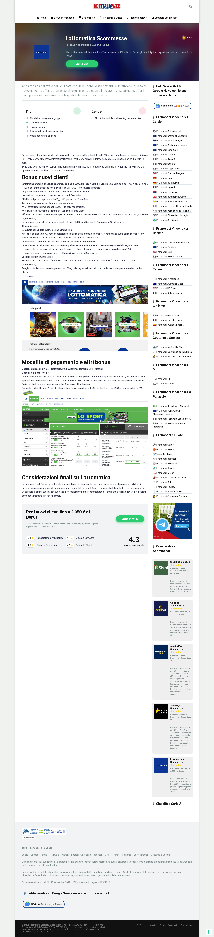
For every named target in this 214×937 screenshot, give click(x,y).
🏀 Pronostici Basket (164, 449)
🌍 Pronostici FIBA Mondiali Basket (171, 242)
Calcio (25, 854)
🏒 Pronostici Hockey (164, 487)
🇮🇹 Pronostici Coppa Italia (166, 168)
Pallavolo (54, 854)
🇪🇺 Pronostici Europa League (168, 140)
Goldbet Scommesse (177, 604)
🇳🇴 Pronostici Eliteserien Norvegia (170, 215)
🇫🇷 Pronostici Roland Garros (167, 293)
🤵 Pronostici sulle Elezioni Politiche (172, 356)
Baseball (97, 854)
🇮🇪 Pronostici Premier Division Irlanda (172, 206)
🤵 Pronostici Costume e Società (170, 496)
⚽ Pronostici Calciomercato (167, 131)
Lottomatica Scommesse (177, 761)
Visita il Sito (82, 63)
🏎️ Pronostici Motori (163, 473)
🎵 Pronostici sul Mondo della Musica (172, 352)
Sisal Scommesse (180, 562)
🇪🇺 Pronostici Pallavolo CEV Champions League (167, 412)
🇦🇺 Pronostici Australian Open (168, 283)
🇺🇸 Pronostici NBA (162, 252)
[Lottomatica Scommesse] (161, 771)
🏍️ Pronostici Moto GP (164, 383)
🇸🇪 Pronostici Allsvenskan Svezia (170, 201)
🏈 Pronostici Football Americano (170, 477)
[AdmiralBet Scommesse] (161, 658)
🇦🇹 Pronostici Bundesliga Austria (169, 196)
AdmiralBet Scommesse (177, 648)
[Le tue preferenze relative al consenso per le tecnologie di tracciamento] (209, 932)
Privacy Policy (28, 838)
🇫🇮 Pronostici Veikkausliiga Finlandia (172, 210)
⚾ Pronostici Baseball (164, 458)
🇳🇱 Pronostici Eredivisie (165, 192)
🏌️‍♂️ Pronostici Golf (162, 482)
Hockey (116, 854)
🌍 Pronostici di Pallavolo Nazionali (171, 406)
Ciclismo (126, 854)
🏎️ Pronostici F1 (161, 379)
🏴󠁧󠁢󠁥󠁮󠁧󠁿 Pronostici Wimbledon (166, 279)
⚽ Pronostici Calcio (163, 444)
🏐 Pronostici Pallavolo (165, 463)
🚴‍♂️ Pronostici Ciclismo (164, 468)
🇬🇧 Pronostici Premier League (168, 173)
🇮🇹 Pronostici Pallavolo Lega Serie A (172, 418)
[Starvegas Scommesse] (161, 717)
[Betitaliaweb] (107, 6)
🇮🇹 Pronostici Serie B (164, 159)
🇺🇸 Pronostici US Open (164, 288)
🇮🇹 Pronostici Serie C (164, 164)
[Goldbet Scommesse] (161, 615)
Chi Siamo (141, 925)
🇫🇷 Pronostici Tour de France (167, 320)
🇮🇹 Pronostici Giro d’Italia (166, 315)
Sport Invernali (141, 854)
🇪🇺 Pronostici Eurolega (164, 247)
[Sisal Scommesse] (161, 574)
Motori (65, 854)
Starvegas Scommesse (177, 707)
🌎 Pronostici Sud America (166, 220)
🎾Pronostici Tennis (163, 454)
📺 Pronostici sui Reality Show (168, 347)
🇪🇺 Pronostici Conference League (170, 145)
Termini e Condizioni (168, 925)
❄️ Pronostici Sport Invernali (167, 491)
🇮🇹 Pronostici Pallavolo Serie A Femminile (169, 425)
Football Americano (81, 854)
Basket (34, 854)
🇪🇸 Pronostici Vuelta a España (168, 324)
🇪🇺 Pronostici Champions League (170, 136)
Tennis (43, 854)
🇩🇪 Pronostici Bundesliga (166, 182)
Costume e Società (160, 854)
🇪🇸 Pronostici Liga (162, 178)
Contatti (153, 925)
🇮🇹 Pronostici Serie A (164, 154)
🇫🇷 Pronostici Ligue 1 (164, 187)
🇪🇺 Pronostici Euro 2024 (165, 150)
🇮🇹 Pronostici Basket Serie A (168, 256)
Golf (107, 854)
